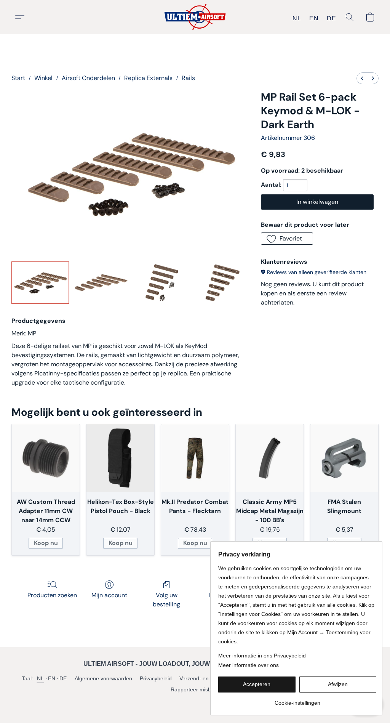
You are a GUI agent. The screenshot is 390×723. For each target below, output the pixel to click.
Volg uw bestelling (166, 599)
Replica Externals (148, 78)
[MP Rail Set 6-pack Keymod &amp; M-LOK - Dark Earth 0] (40, 282)
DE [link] (63, 678)
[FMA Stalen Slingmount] (344, 458)
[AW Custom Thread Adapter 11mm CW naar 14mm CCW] (46, 458)
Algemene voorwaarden (103, 678)
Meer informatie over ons (248, 665)
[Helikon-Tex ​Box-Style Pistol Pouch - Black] (120, 458)
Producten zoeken (52, 595)
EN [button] (313, 18)
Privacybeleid (156, 678)
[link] (297, 700)
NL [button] (296, 18)
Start (18, 78)
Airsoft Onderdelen (88, 78)
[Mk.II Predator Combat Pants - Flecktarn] (195, 458)
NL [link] (40, 678)
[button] (195, 17)
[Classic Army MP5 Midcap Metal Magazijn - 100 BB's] (270, 458)
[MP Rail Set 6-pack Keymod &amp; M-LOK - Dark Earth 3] (223, 282)
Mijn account (109, 595)
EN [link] (52, 678)
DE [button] (331, 18)
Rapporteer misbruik (195, 689)
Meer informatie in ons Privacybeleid (262, 655)
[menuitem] (362, 78)
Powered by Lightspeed (195, 702)
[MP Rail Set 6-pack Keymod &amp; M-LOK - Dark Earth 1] (101, 282)
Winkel (43, 78)
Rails (188, 78)
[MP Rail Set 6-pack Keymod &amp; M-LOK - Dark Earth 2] (162, 282)
